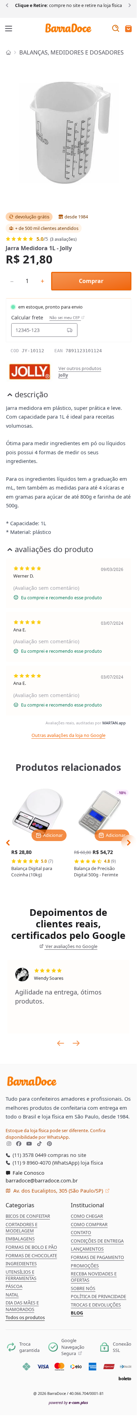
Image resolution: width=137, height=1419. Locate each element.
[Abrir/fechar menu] (8, 29)
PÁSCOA (14, 1286)
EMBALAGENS (20, 1239)
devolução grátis (32, 216)
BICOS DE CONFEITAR (28, 1216)
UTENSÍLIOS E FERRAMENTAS (21, 1275)
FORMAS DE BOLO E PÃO (31, 1247)
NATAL (12, 1294)
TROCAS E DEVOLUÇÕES (96, 1305)
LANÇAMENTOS (87, 1249)
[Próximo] (128, 4)
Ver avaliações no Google (70, 946)
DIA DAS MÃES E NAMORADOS (22, 1305)
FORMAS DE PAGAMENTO (97, 1257)
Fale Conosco (27, 1172)
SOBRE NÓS (83, 1288)
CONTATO (81, 1232)
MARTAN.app (114, 722)
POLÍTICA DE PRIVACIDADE (98, 1296)
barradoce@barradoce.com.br (42, 1180)
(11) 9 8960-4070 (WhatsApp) (45, 1162)
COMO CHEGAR (87, 1216)
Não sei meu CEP (65, 317)
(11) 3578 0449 (28, 1154)
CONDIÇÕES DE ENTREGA (97, 1241)
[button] (128, 29)
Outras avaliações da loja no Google (68, 735)
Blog (77, 1313)
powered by (68, 1402)
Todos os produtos (25, 1317)
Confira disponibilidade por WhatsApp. (55, 1133)
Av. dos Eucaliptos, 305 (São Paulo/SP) (58, 1190)
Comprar (91, 281)
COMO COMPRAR (89, 1224)
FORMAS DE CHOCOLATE (31, 1255)
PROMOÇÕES (85, 1265)
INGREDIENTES (21, 1263)
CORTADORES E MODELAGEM (21, 1227)
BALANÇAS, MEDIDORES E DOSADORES (71, 52)
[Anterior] (8, 4)
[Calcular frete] (69, 329)
